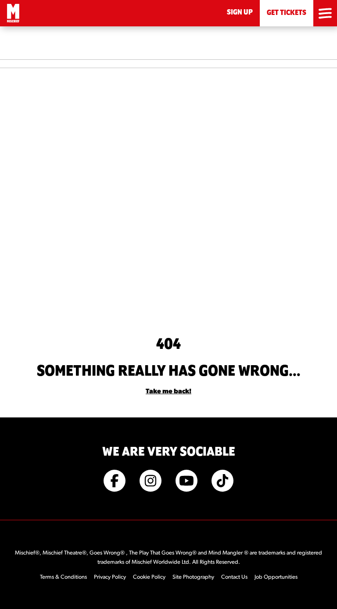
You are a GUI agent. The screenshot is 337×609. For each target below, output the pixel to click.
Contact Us (234, 577)
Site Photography (193, 577)
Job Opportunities (276, 577)
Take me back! (168, 391)
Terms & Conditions (63, 577)
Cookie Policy (149, 577)
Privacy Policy (110, 577)
